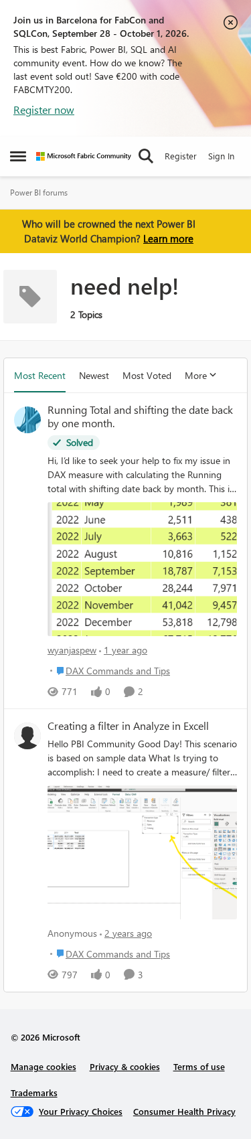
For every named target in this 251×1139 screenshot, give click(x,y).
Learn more (168, 238)
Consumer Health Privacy (184, 1111)
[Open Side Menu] (18, 156)
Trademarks (34, 1092)
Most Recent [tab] (40, 375)
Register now (43, 109)
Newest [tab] (94, 375)
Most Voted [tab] (146, 375)
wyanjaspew (72, 649)
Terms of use (199, 1066)
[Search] (146, 156)
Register (181, 155)
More (196, 375)
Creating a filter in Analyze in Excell (128, 726)
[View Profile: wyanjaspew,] (27, 419)
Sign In (221, 155)
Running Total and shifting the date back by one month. (140, 417)
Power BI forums (39, 192)
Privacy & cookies (125, 1066)
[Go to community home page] (83, 156)
